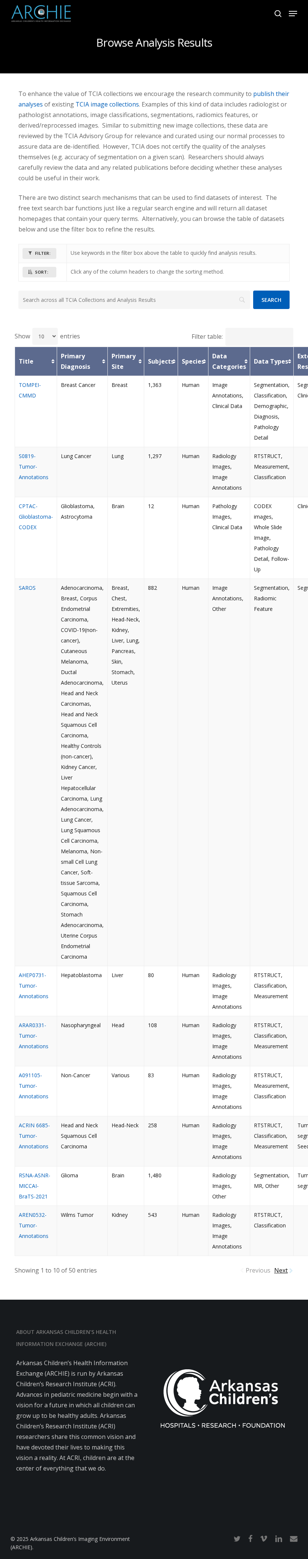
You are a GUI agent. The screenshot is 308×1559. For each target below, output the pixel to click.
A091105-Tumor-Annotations (33, 1086)
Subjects (161, 361)
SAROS (27, 587)
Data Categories (229, 361)
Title (26, 361)
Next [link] (281, 1270)
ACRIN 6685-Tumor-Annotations (34, 1136)
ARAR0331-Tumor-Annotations (33, 1036)
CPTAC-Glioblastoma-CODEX (36, 516)
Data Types (271, 361)
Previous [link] (258, 1270)
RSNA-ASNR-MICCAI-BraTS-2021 (34, 1186)
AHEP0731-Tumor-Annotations (33, 985)
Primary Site (124, 361)
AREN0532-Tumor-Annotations (33, 1225)
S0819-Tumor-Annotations (33, 466)
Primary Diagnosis (75, 361)
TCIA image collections (107, 104)
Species (193, 361)
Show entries (47, 336)
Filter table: (207, 336)
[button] (293, 13)
